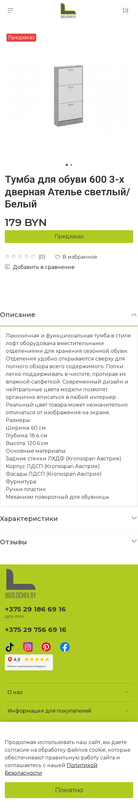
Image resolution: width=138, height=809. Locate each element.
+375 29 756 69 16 (35, 630)
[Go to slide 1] (67, 165)
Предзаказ (69, 236)
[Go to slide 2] (71, 165)
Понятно (69, 790)
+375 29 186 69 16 (35, 609)
